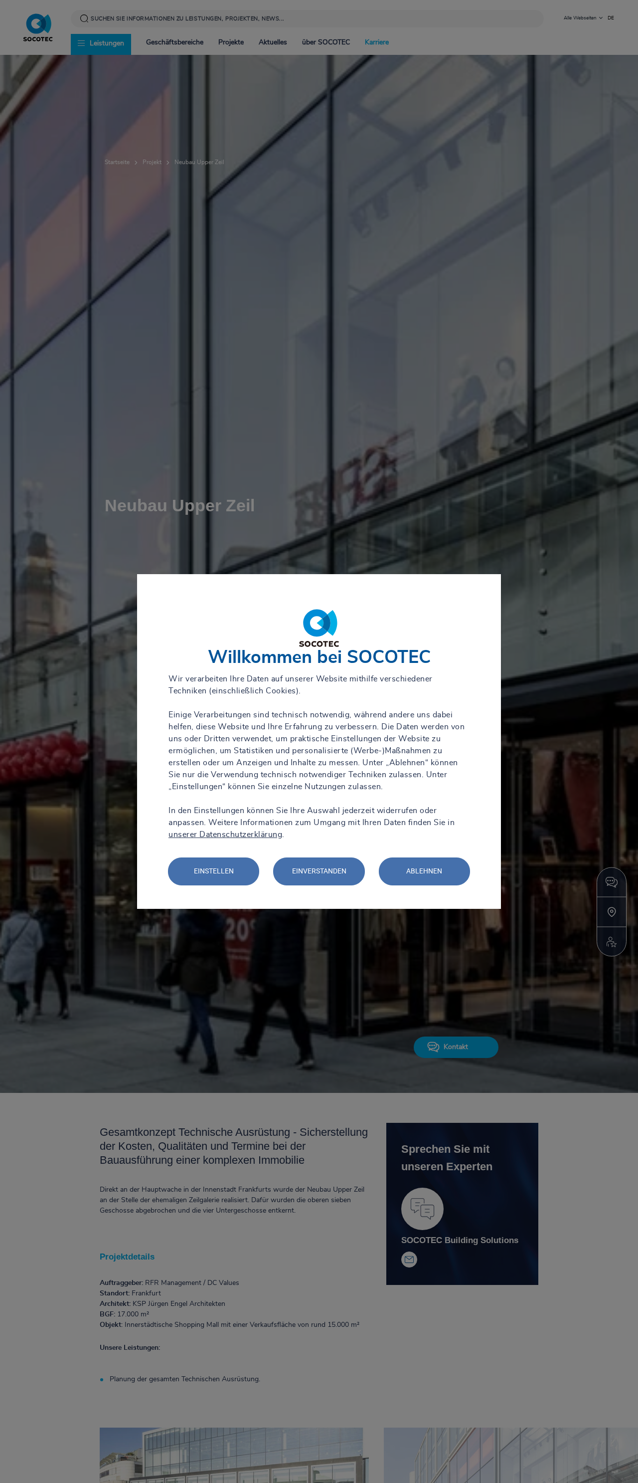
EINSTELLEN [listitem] (214, 871)
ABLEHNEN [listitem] (424, 871)
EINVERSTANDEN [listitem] (319, 871)
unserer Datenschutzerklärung (225, 835)
